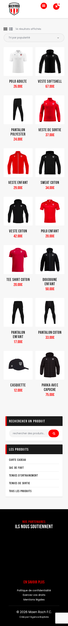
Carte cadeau (17, 459)
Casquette (18, 385)
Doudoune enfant (50, 281)
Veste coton (18, 231)
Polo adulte (18, 81)
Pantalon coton (49, 332)
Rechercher (53, 433)
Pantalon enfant (18, 334)
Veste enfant (18, 182)
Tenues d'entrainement (23, 475)
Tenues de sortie (19, 483)
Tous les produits (20, 491)
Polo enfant (50, 231)
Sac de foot (16, 467)
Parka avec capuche (50, 387)
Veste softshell (50, 81)
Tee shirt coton (18, 279)
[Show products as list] (11, 29)
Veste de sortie (49, 130)
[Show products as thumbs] (5, 29)
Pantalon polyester (18, 132)
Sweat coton (50, 182)
